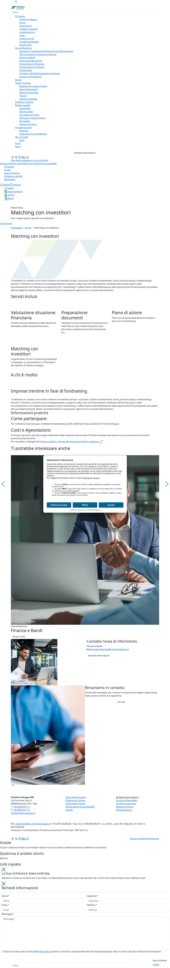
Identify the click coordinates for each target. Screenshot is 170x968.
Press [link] (18, 143)
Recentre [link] (23, 130)
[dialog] (85, 922)
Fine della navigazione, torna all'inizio (29, 160)
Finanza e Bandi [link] (27, 57)
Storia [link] (22, 22)
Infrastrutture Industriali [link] (31, 64)
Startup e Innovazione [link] (30, 76)
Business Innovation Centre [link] (33, 86)
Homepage (16, 227)
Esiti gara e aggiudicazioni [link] (32, 118)
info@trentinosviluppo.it (23, 813)
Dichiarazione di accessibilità (80, 806)
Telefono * (92, 905)
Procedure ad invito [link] (29, 114)
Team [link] (22, 35)
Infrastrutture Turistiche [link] (31, 67)
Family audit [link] (25, 44)
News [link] (18, 146)
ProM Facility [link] (25, 70)
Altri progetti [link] (21, 137)
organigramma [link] (27, 32)
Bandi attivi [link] (25, 108)
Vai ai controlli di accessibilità (42, 163)
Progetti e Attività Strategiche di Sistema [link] (39, 73)
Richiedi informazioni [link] (99, 655)
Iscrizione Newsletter (126, 800)
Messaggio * (8, 914)
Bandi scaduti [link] (26, 111)
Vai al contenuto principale (13, 163)
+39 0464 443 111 (21, 806)
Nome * (5, 895)
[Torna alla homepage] (18, 7)
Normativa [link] (24, 121)
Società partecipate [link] (29, 41)
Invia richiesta (160, 960)
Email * (5, 905)
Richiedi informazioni (85, 152)
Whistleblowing (124, 810)
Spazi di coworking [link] (28, 92)
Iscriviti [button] (121, 701)
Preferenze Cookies (75, 800)
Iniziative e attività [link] (24, 102)
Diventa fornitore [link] (28, 124)
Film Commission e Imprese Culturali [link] (37, 54)
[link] (13, 156)
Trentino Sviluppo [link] (28, 19)
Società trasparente (126, 803)
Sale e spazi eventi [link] (28, 89)
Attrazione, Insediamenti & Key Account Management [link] (46, 51)
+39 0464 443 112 (21, 810)
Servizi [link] (18, 79)
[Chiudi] (4, 869)
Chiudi (156, 964)
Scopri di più (19, 636)
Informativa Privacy (75, 803)
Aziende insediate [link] (28, 98)
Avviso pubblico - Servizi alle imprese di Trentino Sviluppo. (70, 441)
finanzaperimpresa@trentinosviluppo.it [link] (109, 649)
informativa (44, 951)
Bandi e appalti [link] (22, 105)
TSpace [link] (23, 95)
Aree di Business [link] (23, 48)
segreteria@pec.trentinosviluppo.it (33, 823)
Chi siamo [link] (20, 16)
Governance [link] (25, 25)
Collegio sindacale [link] (28, 29)
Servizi (28, 227)
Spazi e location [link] (23, 83)
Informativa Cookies (76, 797)
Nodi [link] (21, 140)
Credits (69, 810)
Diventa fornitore (124, 806)
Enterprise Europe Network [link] (33, 133)
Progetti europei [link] (23, 127)
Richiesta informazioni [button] (127, 797)
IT (16, 1)
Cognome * (92, 895)
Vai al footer (6, 223)
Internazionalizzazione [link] (30, 60)
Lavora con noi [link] (26, 38)
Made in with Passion (144, 838)
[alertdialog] (85, 965)
